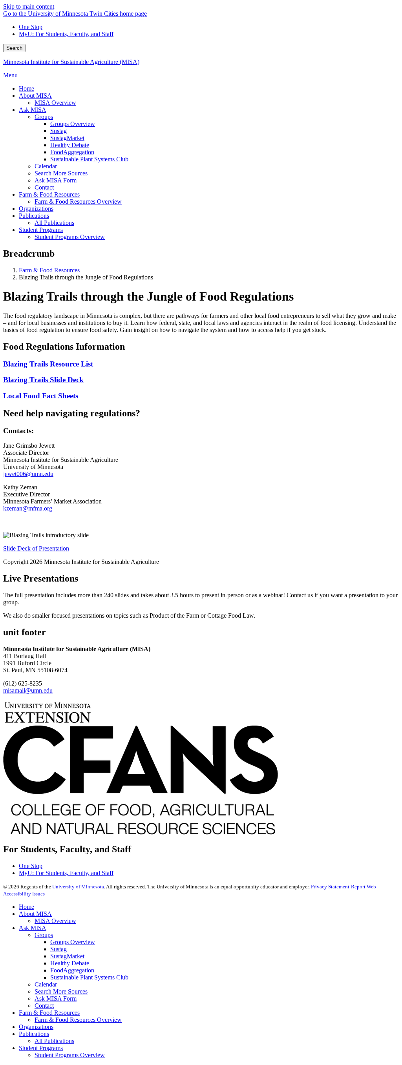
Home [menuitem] (26, 88)
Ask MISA (32, 928)
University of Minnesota (78, 887)
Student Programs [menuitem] (41, 229)
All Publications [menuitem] (54, 222)
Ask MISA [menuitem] (32, 109)
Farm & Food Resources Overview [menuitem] (78, 201)
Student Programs (41, 1048)
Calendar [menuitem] (46, 166)
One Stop (30, 27)
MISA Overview (55, 920)
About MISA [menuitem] (35, 95)
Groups (44, 935)
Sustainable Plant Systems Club (89, 977)
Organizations (36, 1026)
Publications (34, 1033)
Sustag (58, 949)
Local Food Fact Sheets (40, 396)
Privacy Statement (330, 887)
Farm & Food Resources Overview (78, 1019)
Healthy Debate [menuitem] (69, 145)
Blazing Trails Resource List (48, 364)
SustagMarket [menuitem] (67, 138)
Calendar (46, 984)
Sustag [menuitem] (58, 131)
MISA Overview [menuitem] (55, 102)
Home (26, 906)
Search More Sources (61, 991)
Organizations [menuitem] (36, 208)
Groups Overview (72, 942)
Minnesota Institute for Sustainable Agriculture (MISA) (71, 61)
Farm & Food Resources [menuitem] (49, 194)
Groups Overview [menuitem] (72, 123)
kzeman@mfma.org (27, 508)
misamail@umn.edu (28, 690)
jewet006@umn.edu (28, 473)
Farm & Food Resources (49, 270)
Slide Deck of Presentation (36, 548)
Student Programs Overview (70, 1055)
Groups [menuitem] (44, 116)
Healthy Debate (69, 963)
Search (14, 48)
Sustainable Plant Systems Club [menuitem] (89, 159)
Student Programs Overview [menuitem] (70, 236)
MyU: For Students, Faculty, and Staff (66, 34)
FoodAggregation (72, 970)
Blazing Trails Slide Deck (43, 380)
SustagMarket (67, 956)
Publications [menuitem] (34, 215)
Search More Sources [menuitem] (61, 173)
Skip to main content (28, 6)
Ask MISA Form (56, 998)
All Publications (54, 1041)
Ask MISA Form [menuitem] (56, 180)
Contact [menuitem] (44, 187)
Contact (44, 1005)
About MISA (35, 913)
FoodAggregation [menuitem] (72, 152)
